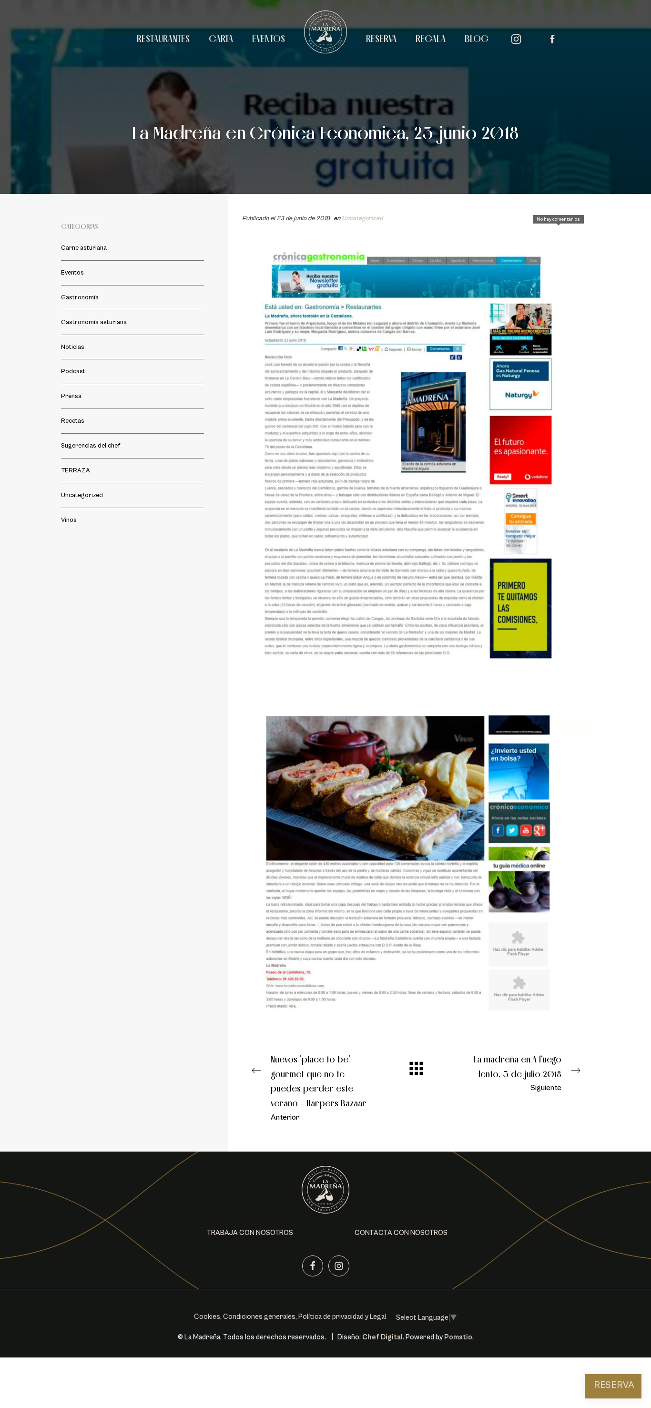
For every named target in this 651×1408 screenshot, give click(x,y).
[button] (250, 1233)
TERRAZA (75, 470)
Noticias (72, 347)
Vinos (69, 520)
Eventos (72, 272)
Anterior (318, 1088)
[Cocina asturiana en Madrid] (325, 37)
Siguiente (517, 1073)
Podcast (73, 371)
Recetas (72, 421)
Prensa (71, 396)
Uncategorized (362, 218)
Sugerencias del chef (90, 445)
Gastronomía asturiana (94, 322)
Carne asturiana (84, 248)
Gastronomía (80, 297)
